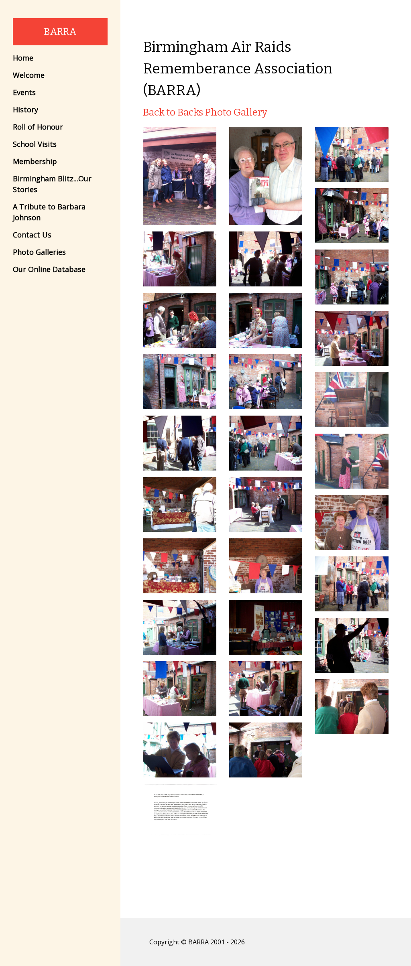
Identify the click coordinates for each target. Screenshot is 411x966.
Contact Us (32, 234)
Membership (35, 161)
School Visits (35, 144)
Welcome (29, 75)
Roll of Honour (38, 127)
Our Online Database (49, 269)
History (25, 109)
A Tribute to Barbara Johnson (49, 212)
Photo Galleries (39, 252)
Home (23, 58)
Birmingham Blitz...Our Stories (52, 184)
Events (24, 92)
